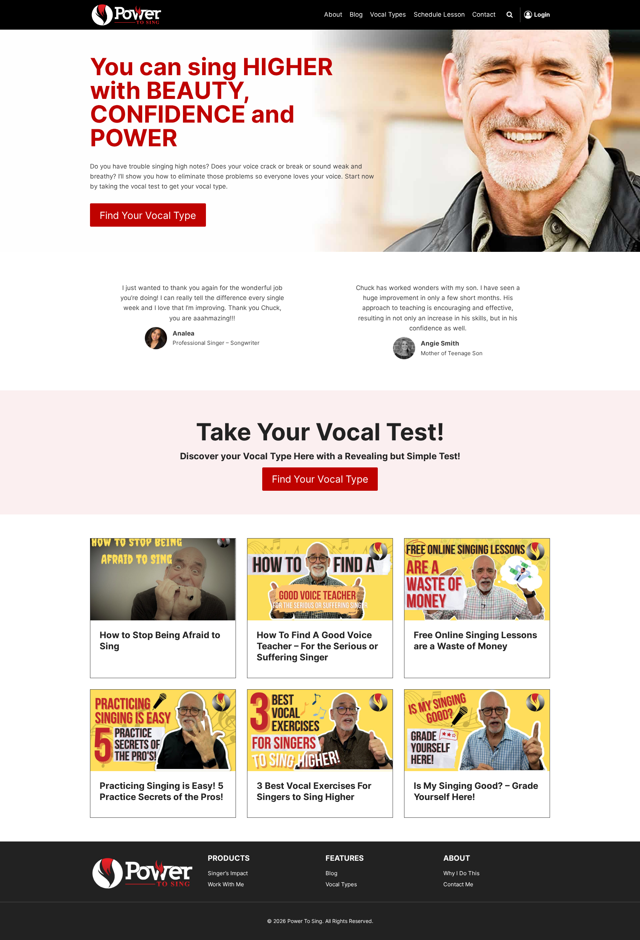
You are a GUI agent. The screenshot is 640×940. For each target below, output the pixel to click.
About (333, 14)
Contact (484, 14)
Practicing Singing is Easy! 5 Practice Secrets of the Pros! (161, 791)
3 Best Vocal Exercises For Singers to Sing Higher (314, 791)
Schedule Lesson (439, 14)
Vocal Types (388, 14)
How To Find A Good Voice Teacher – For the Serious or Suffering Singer (317, 646)
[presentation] (163, 579)
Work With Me (226, 884)
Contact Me (458, 884)
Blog (356, 14)
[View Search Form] (509, 14)
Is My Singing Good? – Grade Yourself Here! (476, 791)
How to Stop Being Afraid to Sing (160, 640)
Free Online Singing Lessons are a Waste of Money (475, 640)
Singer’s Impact (228, 873)
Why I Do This (461, 873)
